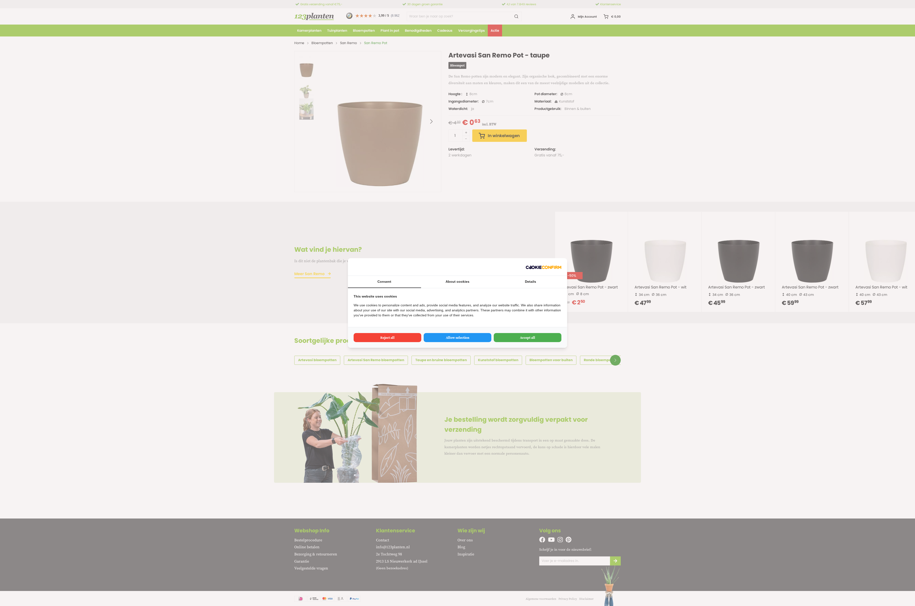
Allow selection (457, 337)
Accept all (527, 337)
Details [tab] (530, 281)
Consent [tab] (384, 281)
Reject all (387, 337)
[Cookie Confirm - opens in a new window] (543, 267)
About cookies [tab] (457, 281)
